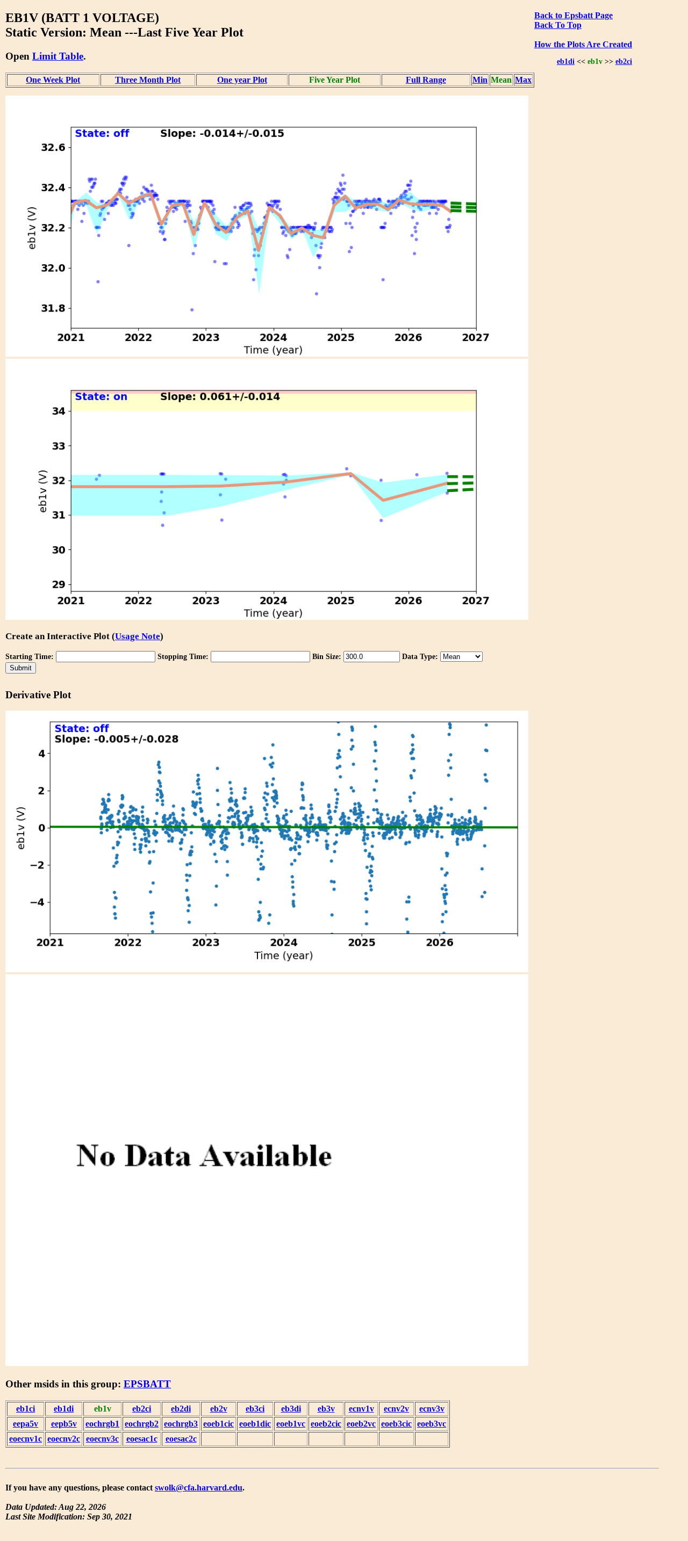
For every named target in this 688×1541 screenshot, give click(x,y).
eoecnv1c (25, 1438)
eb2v (218, 1408)
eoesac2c (181, 1438)
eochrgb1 (102, 1423)
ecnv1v (361, 1408)
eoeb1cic (218, 1423)
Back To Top (558, 25)
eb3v (326, 1408)
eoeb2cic (326, 1423)
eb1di (566, 61)
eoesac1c (141, 1438)
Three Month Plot (148, 79)
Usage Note (137, 636)
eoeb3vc (431, 1423)
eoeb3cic (396, 1423)
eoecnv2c (63, 1438)
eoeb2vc (361, 1423)
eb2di (181, 1408)
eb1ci (25, 1408)
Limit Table (57, 56)
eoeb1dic (255, 1423)
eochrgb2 (142, 1423)
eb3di (291, 1408)
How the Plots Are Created (583, 44)
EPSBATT (147, 1384)
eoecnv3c (102, 1438)
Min (480, 79)
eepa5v (25, 1423)
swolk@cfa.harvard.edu (198, 1487)
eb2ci (623, 61)
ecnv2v (396, 1408)
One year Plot (242, 79)
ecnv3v (432, 1408)
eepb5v (64, 1423)
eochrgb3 (181, 1423)
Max (523, 79)
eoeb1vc (290, 1423)
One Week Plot (53, 79)
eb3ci (255, 1408)
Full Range (426, 79)
